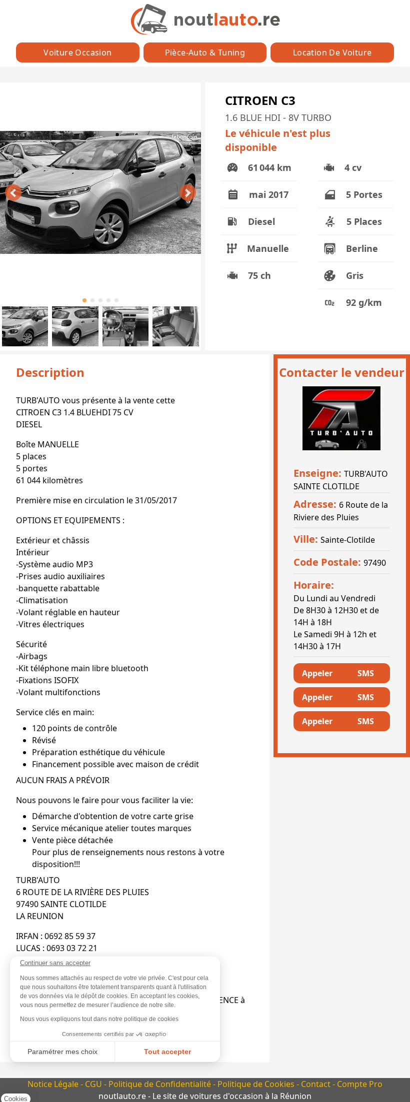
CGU (94, 1084)
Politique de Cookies (257, 1084)
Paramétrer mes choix (63, 1052)
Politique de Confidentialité (160, 1084)
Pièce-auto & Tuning (205, 52)
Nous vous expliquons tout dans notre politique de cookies (99, 1019)
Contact (316, 1084)
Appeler (317, 673)
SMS (366, 673)
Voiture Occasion (78, 52)
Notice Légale (54, 1084)
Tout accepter (167, 1052)
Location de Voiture (332, 52)
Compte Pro (359, 1084)
